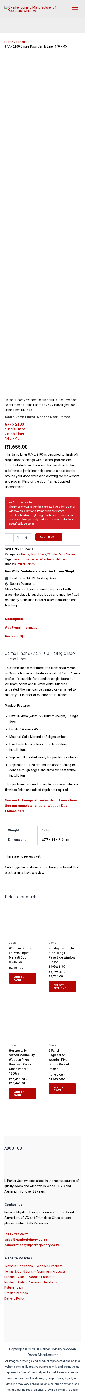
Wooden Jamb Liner (53, 559)
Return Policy (13, 1288)
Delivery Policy (14, 1298)
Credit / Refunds (16, 1293)
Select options (60, 987)
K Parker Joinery (24, 564)
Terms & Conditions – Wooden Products (33, 1266)
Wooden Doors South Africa (45, 400)
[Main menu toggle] (75, 9)
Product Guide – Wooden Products (29, 1277)
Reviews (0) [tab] (14, 636)
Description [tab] (14, 619)
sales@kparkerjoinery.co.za (25, 1240)
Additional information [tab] (22, 628)
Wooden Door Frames (53, 417)
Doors (19, 400)
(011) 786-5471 (16, 1234)
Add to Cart (19, 978)
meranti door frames (26, 559)
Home (9, 400)
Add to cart (49, 537)
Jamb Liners (33, 405)
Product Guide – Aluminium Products (30, 1282)
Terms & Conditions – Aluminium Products (35, 1271)
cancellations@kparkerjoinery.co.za (32, 1245)
